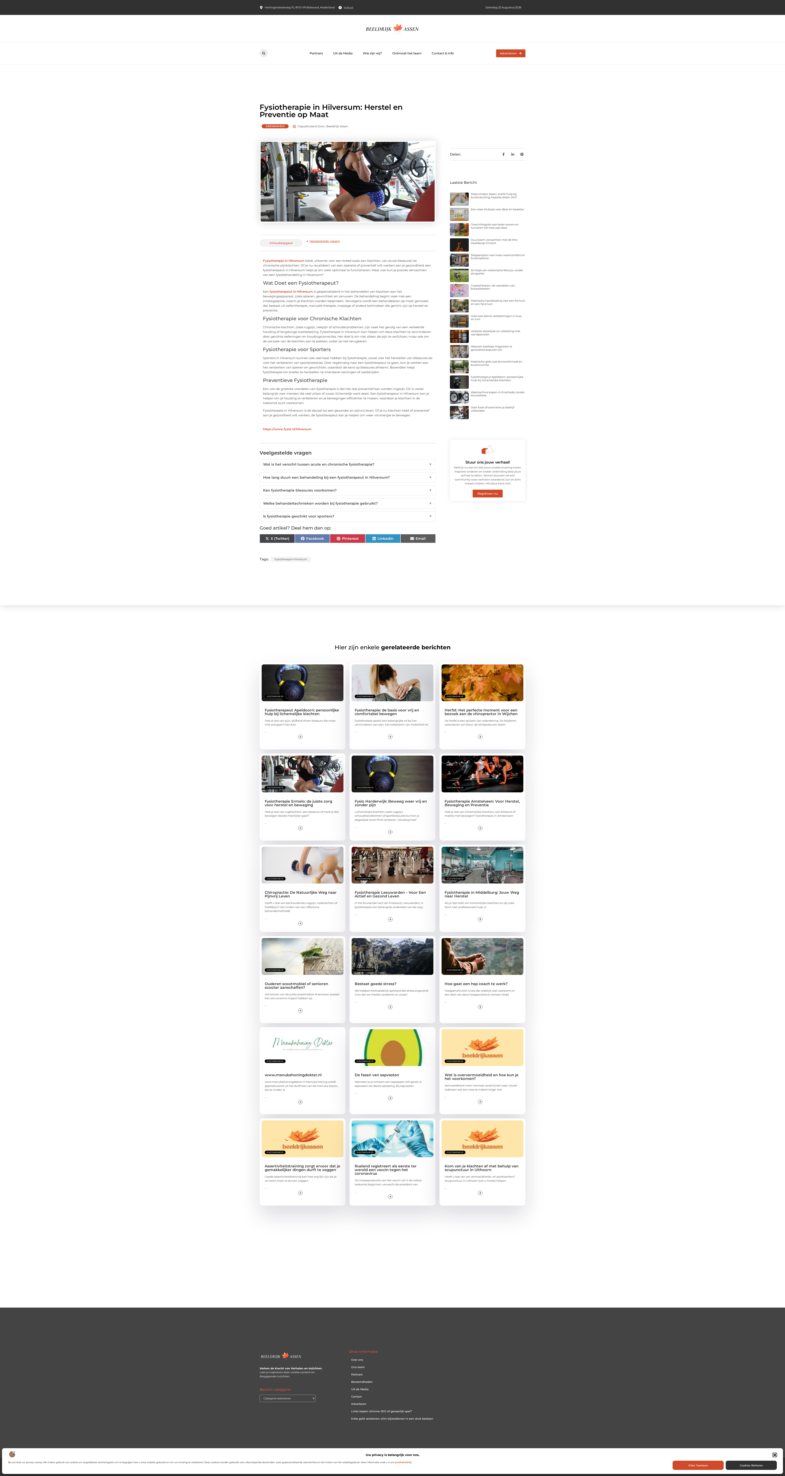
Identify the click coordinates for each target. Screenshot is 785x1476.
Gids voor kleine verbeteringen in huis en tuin (496, 317)
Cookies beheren (751, 1465)
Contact (356, 1396)
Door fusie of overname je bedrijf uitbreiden (492, 409)
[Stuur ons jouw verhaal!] (488, 449)
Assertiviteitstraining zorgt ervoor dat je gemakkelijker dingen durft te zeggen (302, 1168)
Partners (316, 53)
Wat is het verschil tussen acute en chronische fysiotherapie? (347, 464)
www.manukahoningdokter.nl (293, 1075)
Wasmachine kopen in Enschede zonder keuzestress (498, 394)
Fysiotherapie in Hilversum (283, 261)
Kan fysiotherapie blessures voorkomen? (347, 490)
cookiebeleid (403, 1462)
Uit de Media (343, 53)
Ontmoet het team (407, 53)
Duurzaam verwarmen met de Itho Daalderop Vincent (494, 241)
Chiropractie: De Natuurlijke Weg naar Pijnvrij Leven (301, 894)
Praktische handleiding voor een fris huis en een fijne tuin (498, 302)
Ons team (358, 1367)
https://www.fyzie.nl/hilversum (287, 429)
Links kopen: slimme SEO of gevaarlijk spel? (381, 1411)
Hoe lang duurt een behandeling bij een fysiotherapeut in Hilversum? (347, 477)
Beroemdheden (362, 1381)
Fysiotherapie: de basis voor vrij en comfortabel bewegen (387, 712)
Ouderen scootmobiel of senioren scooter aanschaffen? (296, 986)
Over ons (357, 1359)
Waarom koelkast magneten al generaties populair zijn (491, 348)
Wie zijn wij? (372, 53)
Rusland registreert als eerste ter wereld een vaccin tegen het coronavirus (386, 1170)
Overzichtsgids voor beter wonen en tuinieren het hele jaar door (495, 226)
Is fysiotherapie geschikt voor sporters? (347, 516)
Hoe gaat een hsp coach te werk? (476, 984)
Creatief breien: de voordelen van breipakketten (493, 287)
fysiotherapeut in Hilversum (291, 291)
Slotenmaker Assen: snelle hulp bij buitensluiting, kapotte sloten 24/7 (494, 195)
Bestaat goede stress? (375, 984)
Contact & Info (443, 53)
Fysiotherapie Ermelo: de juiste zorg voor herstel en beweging (298, 803)
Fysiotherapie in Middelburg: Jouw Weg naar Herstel (482, 894)
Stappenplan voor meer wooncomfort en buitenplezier (498, 256)
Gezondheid (275, 126)
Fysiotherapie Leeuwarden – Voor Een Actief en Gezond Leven (390, 894)
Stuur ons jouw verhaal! (487, 462)
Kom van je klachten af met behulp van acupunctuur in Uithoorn (481, 1168)
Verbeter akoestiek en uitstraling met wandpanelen (495, 332)
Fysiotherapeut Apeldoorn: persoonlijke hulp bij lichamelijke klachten (497, 378)
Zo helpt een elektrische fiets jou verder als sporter (497, 272)
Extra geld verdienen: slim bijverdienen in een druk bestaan (392, 1418)
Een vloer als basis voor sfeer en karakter (497, 209)
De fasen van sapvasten (377, 1075)
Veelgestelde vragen (325, 241)
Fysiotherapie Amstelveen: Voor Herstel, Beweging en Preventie (482, 803)
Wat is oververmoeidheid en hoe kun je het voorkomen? (481, 1077)
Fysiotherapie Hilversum (291, 559)
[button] (775, 1455)
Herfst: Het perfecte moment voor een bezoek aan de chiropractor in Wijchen (481, 712)
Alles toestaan (698, 1465)
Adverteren (358, 1403)
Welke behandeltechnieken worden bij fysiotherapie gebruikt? (347, 503)
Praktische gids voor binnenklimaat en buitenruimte (496, 363)
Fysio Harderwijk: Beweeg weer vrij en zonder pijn (391, 803)
